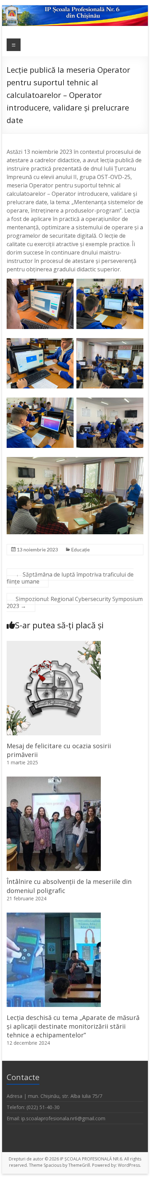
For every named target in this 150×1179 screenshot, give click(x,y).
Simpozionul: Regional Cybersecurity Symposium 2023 (75, 602)
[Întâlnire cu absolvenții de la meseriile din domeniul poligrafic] (54, 780)
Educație (80, 549)
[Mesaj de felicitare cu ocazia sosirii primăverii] (54, 644)
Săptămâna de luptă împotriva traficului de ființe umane (70, 578)
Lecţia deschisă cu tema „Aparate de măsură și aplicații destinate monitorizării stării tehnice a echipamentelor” (73, 1026)
